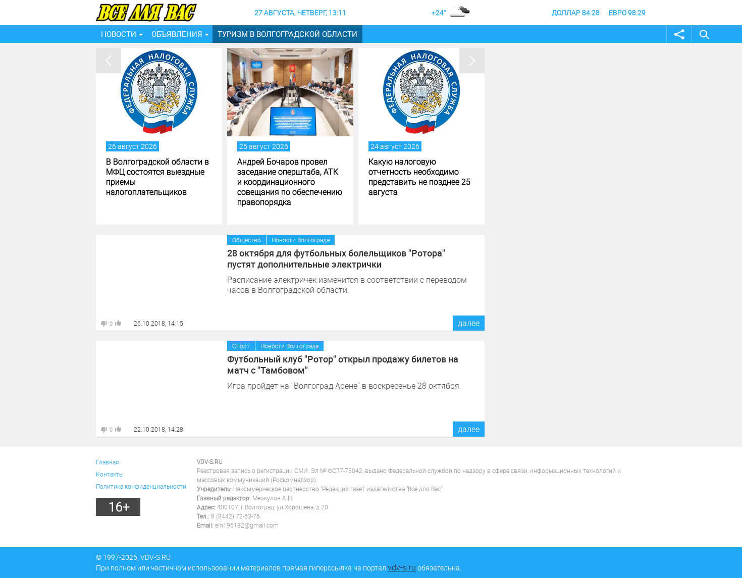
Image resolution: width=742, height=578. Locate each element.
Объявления (176, 34)
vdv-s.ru (402, 567)
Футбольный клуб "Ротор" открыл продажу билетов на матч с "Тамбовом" (342, 364)
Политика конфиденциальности (141, 486)
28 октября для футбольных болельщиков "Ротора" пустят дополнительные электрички (336, 258)
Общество (246, 240)
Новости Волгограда (301, 240)
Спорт (241, 346)
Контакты (110, 474)
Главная (107, 462)
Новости (118, 34)
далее (469, 323)
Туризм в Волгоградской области (287, 34)
